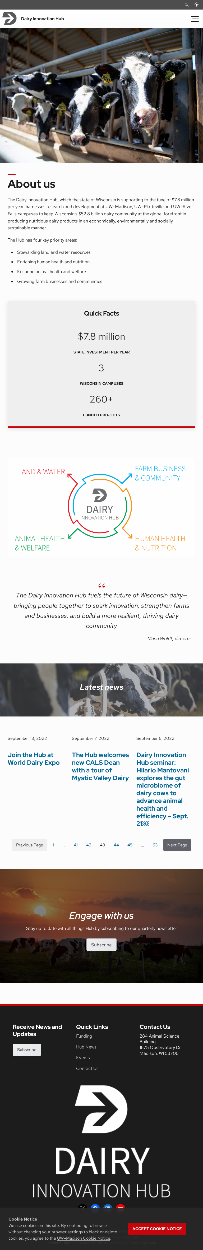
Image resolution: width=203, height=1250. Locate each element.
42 (88, 845)
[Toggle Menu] (195, 19)
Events (83, 1057)
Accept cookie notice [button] (157, 1228)
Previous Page (29, 845)
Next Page (177, 845)
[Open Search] (186, 4)
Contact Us (87, 1068)
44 (116, 845)
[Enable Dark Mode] (196, 5)
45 (130, 845)
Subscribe (101, 945)
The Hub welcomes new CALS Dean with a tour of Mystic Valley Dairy (100, 766)
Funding (84, 1036)
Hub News (86, 1047)
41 (76, 845)
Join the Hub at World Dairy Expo (34, 759)
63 (155, 845)
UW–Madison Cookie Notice (83, 1238)
